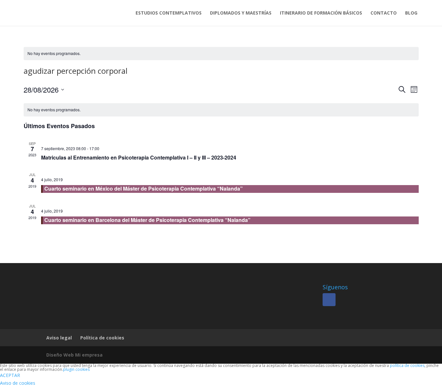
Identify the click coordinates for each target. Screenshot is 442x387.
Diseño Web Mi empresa (74, 355)
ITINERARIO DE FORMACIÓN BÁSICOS (321, 13)
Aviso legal (59, 338)
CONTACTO (383, 13)
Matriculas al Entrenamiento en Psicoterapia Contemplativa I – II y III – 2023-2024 (138, 157)
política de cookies (407, 365)
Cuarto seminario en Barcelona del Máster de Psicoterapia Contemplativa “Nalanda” (147, 220)
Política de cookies (102, 338)
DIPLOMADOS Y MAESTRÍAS (240, 13)
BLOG (411, 13)
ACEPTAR (10, 375)
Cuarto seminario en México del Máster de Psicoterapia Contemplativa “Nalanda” (143, 188)
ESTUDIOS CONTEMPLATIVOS (169, 13)
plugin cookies (76, 369)
